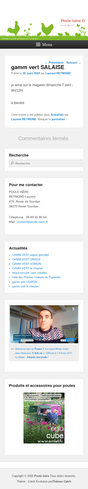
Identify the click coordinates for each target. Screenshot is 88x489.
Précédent (54, 62)
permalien (58, 119)
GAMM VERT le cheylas (27, 268)
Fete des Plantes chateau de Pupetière (36, 277)
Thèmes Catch (61, 481)
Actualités (57, 114)
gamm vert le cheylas (25, 286)
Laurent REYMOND (57, 73)
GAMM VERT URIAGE (26, 259)
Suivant (73, 62)
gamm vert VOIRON (24, 282)
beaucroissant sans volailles (29, 272)
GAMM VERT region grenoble (30, 255)
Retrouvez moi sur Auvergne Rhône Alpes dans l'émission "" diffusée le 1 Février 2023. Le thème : (44, 353)
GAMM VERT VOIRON (26, 263)
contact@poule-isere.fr (32, 222)
